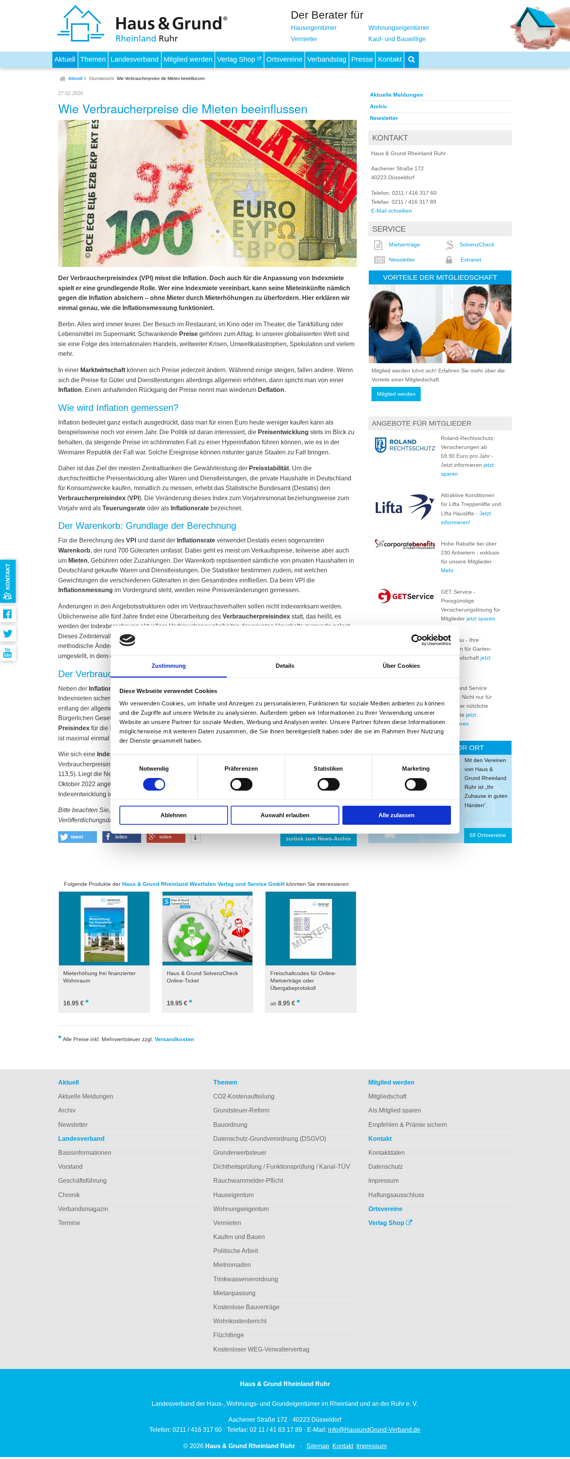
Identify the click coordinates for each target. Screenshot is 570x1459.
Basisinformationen (84, 1152)
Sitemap (317, 1446)
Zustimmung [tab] (169, 665)
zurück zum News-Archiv (318, 839)
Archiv (378, 106)
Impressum (383, 1180)
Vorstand (70, 1166)
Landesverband (135, 59)
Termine (69, 1223)
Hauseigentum (233, 1195)
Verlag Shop (237, 59)
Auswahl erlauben (285, 815)
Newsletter (384, 118)
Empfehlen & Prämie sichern (407, 1124)
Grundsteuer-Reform (241, 1110)
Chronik (69, 1195)
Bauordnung (230, 1124)
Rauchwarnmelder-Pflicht (248, 1180)
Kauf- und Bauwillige (397, 39)
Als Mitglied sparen (394, 1110)
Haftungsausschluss (396, 1195)
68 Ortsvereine (488, 835)
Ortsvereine (284, 59)
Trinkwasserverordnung (245, 1279)
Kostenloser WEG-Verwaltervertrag (261, 1349)
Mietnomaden (232, 1264)
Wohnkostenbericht (239, 1321)
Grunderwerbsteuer (239, 1152)
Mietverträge (404, 244)
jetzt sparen (480, 618)
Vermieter (304, 39)
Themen (93, 59)
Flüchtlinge (228, 1335)
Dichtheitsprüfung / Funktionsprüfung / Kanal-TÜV (281, 1166)
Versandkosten (174, 1039)
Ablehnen (174, 815)
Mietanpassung (234, 1293)
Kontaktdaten (386, 1152)
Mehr (447, 570)
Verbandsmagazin (83, 1209)
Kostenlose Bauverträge (246, 1307)
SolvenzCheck (476, 244)
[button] (77, 837)
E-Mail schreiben (391, 211)
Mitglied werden (188, 59)
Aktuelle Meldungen (396, 95)
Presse (362, 59)
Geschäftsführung (82, 1180)
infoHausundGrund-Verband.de (374, 1429)
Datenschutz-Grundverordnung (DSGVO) (269, 1138)
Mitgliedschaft (387, 1096)
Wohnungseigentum (241, 1209)
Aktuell (64, 59)
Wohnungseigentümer (398, 27)
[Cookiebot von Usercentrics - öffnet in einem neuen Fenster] (417, 640)
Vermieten (227, 1223)
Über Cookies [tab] (401, 665)
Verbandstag (326, 59)
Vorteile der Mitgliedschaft (440, 277)
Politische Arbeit (235, 1251)
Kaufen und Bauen (239, 1237)
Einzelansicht (101, 78)
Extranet (471, 259)
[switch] (241, 784)
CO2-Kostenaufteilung (244, 1096)
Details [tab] (285, 665)
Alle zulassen (396, 815)
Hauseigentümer (314, 27)
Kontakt (390, 59)
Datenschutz (385, 1166)
